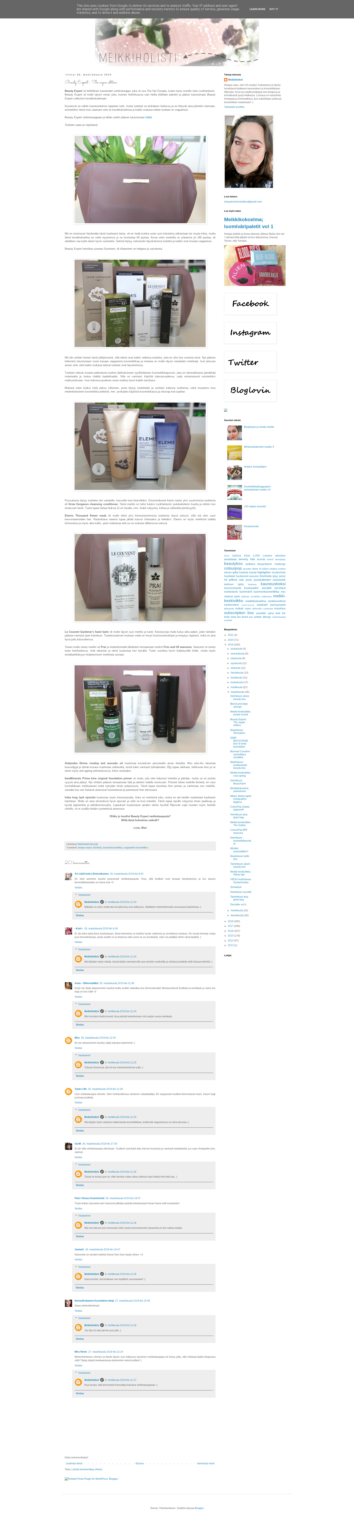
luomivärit (245, 591)
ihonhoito (97, 847)
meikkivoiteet (231, 604)
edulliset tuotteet (277, 569)
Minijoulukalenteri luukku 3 (259, 446)
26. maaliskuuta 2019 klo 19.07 (102, 1249)
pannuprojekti (278, 604)
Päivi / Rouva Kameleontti (89, 1198)
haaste (253, 572)
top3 (251, 617)
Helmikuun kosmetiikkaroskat (240, 840)
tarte (278, 613)
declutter (247, 569)
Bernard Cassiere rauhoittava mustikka (240, 754)
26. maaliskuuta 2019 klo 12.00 (98, 1037)
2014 (231, 940)
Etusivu (140, 1463)
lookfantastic (231, 591)
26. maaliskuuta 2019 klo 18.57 (123, 1198)
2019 (231, 644)
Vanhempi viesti (205, 1463)
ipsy (275, 576)
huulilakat (229, 576)
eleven (228, 572)
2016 (231, 931)
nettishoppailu (247, 605)
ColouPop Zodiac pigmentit (240, 808)
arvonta (261, 559)
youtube (228, 620)
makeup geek (232, 596)
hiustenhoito (279, 572)
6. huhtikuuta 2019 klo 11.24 (120, 902)
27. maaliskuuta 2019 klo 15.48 (132, 1300)
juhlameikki (279, 579)
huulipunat (242, 576)
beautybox (233, 563)
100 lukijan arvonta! (255, 506)
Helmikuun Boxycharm (238, 782)
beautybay (280, 559)
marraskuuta (238, 653)
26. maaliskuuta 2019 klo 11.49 (117, 983)
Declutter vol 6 (238, 904)
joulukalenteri (262, 579)
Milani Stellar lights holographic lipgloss (240, 799)
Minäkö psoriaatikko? (239, 850)
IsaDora (236, 555)
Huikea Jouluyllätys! (255, 466)
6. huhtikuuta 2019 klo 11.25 (120, 1062)
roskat (239, 608)
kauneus (252, 584)
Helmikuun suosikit (240, 892)
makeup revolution (250, 596)
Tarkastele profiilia (234, 107)
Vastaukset (84, 894)
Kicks (247, 555)
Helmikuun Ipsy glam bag (238, 816)
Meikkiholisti (91, 902)
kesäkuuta (237, 677)
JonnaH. (79, 1249)
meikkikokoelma (255, 601)
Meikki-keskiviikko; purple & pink (240, 713)
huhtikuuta (237, 687)
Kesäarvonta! (251, 526)
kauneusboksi (273, 584)
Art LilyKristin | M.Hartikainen (92, 873)
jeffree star (236, 579)
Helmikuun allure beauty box (239, 697)
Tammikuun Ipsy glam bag (239, 898)
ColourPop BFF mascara (238, 831)
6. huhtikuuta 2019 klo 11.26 (120, 1171)
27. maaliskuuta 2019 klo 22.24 (105, 1351)
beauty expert (85, 847)
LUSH (256, 555)
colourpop (233, 568)
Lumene (267, 555)
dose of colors (260, 568)
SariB (78, 1143)
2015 (231, 935)
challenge (280, 564)
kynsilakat (280, 588)
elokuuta (236, 668)
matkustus (266, 596)
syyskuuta (236, 663)
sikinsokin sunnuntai (262, 608)
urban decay (262, 616)
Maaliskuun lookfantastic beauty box (238, 765)
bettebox (250, 564)
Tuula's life (81, 1089)
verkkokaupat (279, 617)
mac (283, 591)
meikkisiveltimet (277, 601)
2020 (231, 639)
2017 (231, 926)
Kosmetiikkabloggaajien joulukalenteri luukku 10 (257, 488)
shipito (248, 608)
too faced (242, 617)
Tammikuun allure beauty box (240, 865)
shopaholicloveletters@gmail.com (243, 201)
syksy (271, 613)
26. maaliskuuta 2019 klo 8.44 (126, 873)
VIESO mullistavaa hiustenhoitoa (240, 881)
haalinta (243, 572)
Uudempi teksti (74, 1463)
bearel (270, 559)
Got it (273, 9)
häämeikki (254, 576)
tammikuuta (237, 915)
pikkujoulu (229, 608)
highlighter (264, 572)
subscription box (239, 613)
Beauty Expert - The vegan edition (238, 722)
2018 (231, 921)
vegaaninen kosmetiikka (136, 847)
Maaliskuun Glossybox (237, 731)
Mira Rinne (81, 1351)
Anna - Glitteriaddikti (86, 983)
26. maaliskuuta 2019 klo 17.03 (99, 1143)
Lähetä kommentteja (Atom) (86, 1469)
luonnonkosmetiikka (113, 847)
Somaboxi (236, 887)
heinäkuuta (237, 672)
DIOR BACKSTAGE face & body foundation (239, 742)
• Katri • (79, 928)
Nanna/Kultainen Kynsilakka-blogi (94, 1300)
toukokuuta (237, 682)
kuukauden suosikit (257, 587)
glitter (236, 572)
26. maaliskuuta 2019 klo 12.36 (105, 1089)
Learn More (257, 9)
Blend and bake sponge (239, 705)
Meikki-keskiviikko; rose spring (240, 774)
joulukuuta (237, 648)
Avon (226, 555)
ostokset (262, 604)
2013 (231, 945)
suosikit (261, 613)
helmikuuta (237, 910)
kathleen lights (234, 584)
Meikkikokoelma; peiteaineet (239, 790)
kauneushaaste (232, 588)
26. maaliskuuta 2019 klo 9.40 (101, 928)
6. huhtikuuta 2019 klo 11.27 (120, 1380)
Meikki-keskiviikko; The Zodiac (240, 824)
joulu (249, 579)
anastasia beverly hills (239, 559)
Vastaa (78, 887)
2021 (231, 635)
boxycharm (265, 564)
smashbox (280, 608)
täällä (148, 117)
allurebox (280, 555)
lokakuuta (236, 658)
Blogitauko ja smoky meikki (259, 427)
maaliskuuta (238, 692)
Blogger (199, 1508)
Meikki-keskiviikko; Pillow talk (240, 873)
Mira (77, 1037)
